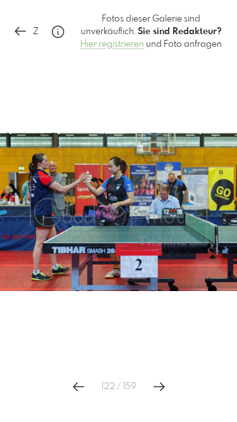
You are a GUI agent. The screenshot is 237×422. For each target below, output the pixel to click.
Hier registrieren (112, 44)
